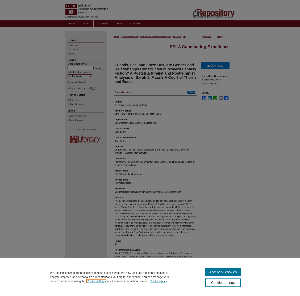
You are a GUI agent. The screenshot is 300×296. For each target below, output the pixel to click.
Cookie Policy (158, 281)
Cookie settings (96, 281)
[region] (150, 277)
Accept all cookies (223, 272)
